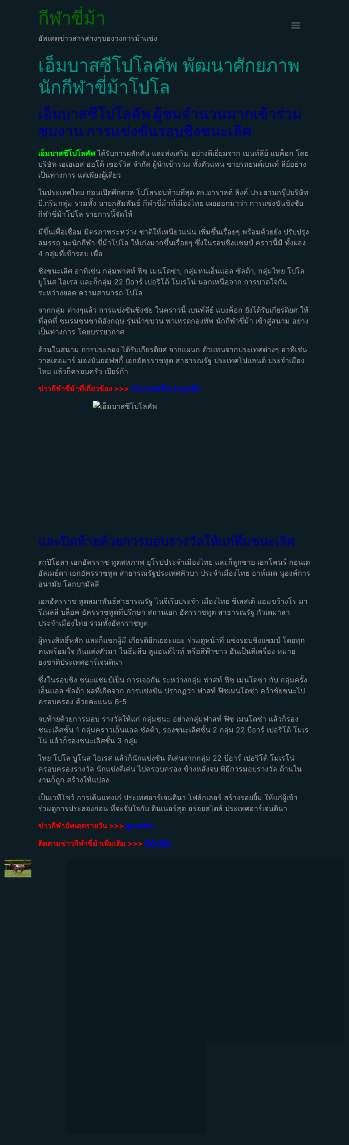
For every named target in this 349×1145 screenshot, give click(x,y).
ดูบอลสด (139, 825)
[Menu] (296, 25)
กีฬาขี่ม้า (71, 18)
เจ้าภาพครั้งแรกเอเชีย (165, 388)
